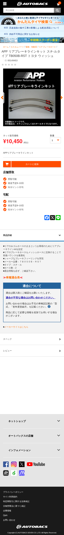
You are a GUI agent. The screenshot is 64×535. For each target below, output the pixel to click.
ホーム (6, 47)
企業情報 (7, 511)
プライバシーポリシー (13, 492)
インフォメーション (19, 450)
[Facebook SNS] (6, 464)
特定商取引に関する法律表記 (16, 501)
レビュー (7, 350)
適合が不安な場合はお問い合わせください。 (30, 297)
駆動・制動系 (31, 47)
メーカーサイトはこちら (16, 327)
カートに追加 (32, 164)
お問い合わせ (9, 520)
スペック (7, 339)
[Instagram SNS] (14, 464)
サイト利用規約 (10, 497)
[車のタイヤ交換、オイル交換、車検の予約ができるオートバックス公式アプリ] (6, 473)
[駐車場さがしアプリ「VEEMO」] (14, 473)
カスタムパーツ (17, 47)
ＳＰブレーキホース (47, 47)
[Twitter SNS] (22, 464)
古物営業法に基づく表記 (14, 506)
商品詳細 (7, 235)
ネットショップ (17, 421)
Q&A (5, 515)
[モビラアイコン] (22, 473)
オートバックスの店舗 (20, 435)
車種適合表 (13, 277)
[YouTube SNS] (36, 464)
